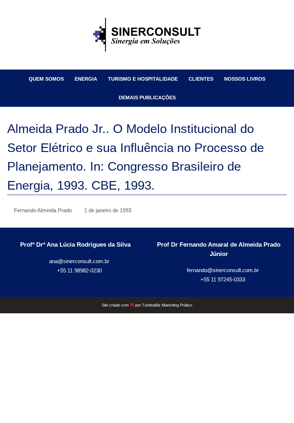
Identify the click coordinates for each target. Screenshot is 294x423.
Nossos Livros (244, 79)
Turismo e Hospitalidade (143, 79)
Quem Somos (46, 79)
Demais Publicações (147, 97)
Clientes (201, 79)
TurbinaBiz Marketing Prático (167, 305)
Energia (86, 79)
